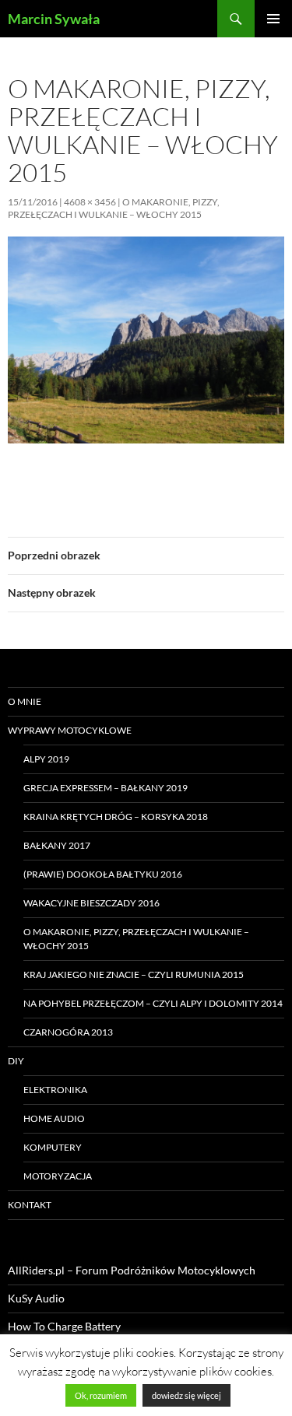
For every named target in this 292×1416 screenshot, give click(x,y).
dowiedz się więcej (186, 1395)
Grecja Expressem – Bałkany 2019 (105, 788)
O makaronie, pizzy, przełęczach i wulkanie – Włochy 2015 (114, 208)
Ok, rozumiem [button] (101, 1395)
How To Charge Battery (64, 1326)
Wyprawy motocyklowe (70, 730)
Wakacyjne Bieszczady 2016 (91, 903)
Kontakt (29, 1205)
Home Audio (54, 1118)
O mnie (24, 701)
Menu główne (273, 18)
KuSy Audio (36, 1298)
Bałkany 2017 (56, 845)
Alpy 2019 (46, 759)
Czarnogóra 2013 (68, 1032)
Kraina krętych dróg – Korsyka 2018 (115, 816)
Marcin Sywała (54, 18)
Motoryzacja (57, 1176)
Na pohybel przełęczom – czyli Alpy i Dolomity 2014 (153, 1003)
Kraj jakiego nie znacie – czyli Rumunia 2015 (133, 974)
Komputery (52, 1147)
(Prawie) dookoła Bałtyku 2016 (102, 874)
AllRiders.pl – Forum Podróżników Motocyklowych (131, 1270)
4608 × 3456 (90, 202)
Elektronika (55, 1089)
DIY (16, 1061)
